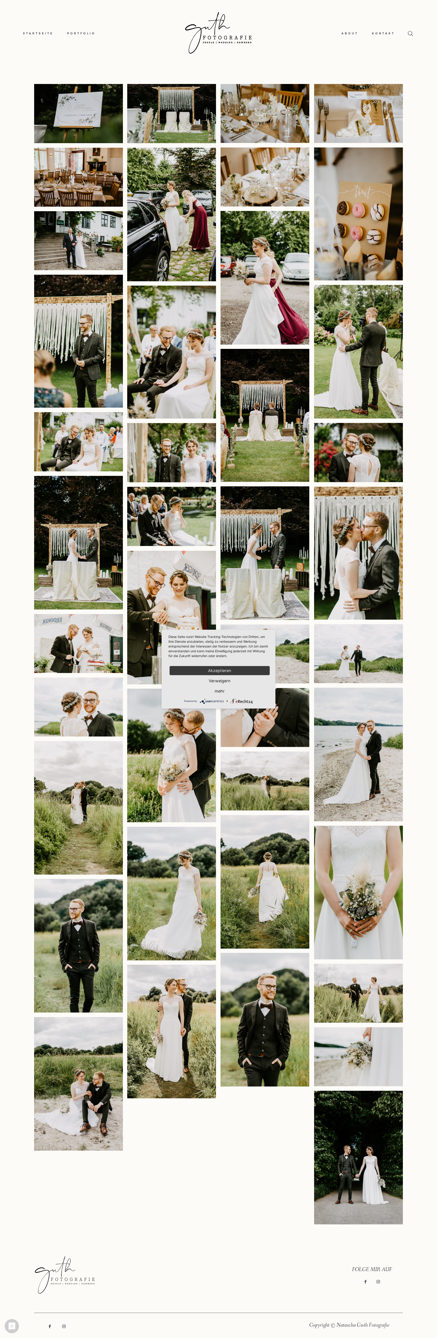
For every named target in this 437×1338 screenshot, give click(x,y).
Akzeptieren (219, 670)
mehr (220, 690)
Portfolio (81, 33)
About (349, 33)
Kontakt (383, 33)
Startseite (38, 33)
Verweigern (220, 680)
